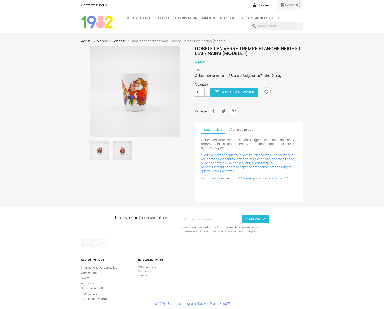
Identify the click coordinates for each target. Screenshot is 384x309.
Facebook (85, 243)
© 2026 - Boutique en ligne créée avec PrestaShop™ (192, 304)
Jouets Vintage (137, 18)
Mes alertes (89, 293)
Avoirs (85, 278)
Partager (213, 111)
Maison (208, 18)
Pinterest (234, 111)
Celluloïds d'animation (176, 18)
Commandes (89, 273)
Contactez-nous (94, 5)
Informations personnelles (99, 267)
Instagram (103, 243)
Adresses (87, 283)
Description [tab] (213, 130)
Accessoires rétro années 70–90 (249, 18)
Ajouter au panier (234, 92)
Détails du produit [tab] (242, 130)
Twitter (94, 243)
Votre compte (94, 260)
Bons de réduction (93, 288)
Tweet (224, 111)
